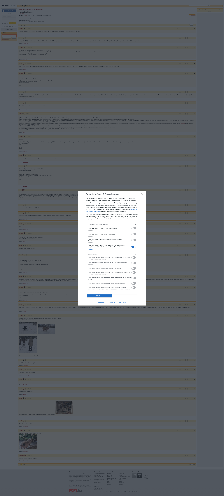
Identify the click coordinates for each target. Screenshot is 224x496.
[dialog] (112, 248)
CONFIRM (99, 296)
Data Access (112, 302)
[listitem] (112, 224)
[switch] (133, 228)
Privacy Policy (122, 302)
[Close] (142, 194)
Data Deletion (102, 302)
